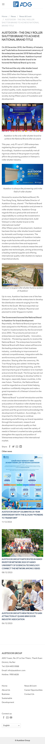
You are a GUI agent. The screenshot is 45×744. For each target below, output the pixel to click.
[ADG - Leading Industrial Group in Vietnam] (22, 4)
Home (4, 16)
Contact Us (29, 694)
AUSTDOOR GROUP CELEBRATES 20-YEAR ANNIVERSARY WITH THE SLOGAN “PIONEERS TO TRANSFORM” (22, 515)
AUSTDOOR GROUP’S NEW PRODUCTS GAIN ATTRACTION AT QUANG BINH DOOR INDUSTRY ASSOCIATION (22, 616)
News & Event (25, 16)
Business (6, 694)
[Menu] (3, 4)
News (13, 16)
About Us (6, 690)
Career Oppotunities (33, 690)
